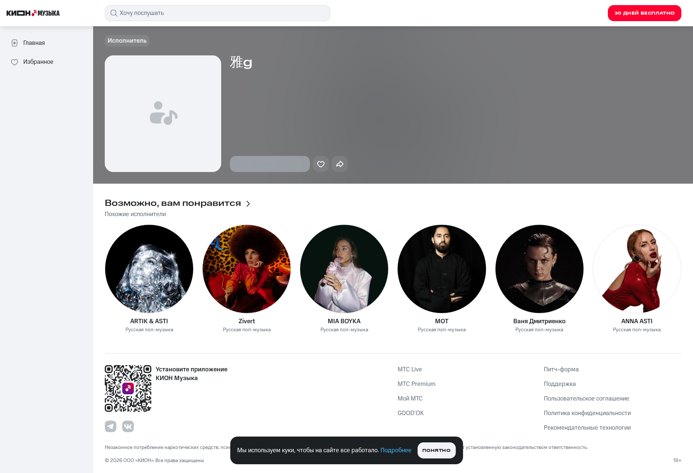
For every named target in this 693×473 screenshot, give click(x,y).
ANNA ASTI (637, 321)
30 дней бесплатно (644, 13)
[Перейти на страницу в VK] (128, 426)
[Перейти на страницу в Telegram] (110, 426)
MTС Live (410, 369)
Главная (34, 43)
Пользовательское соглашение (586, 398)
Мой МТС (410, 398)
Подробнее (396, 450)
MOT (442, 321)
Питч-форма (561, 369)
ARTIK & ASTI (149, 321)
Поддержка (560, 384)
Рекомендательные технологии (587, 427)
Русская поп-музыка (149, 330)
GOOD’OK (411, 413)
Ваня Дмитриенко (539, 321)
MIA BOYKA (344, 321)
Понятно (436, 450)
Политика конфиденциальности (587, 413)
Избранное (38, 62)
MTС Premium (416, 384)
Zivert (247, 321)
